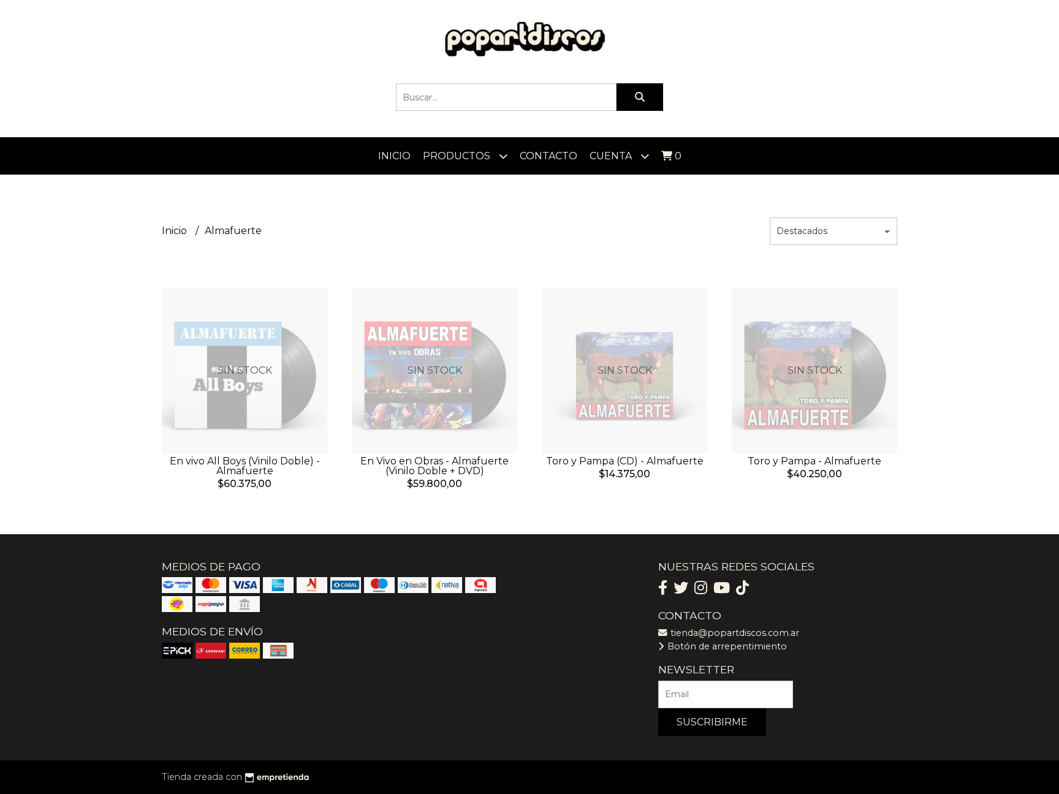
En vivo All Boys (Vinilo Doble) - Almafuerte (245, 466)
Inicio (394, 156)
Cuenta (612, 156)
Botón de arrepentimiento (726, 646)
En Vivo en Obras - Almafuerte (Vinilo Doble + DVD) (434, 466)
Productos (458, 156)
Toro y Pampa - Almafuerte (814, 461)
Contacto (548, 156)
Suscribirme (712, 722)
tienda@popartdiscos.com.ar (733, 632)
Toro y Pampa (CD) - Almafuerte (625, 461)
